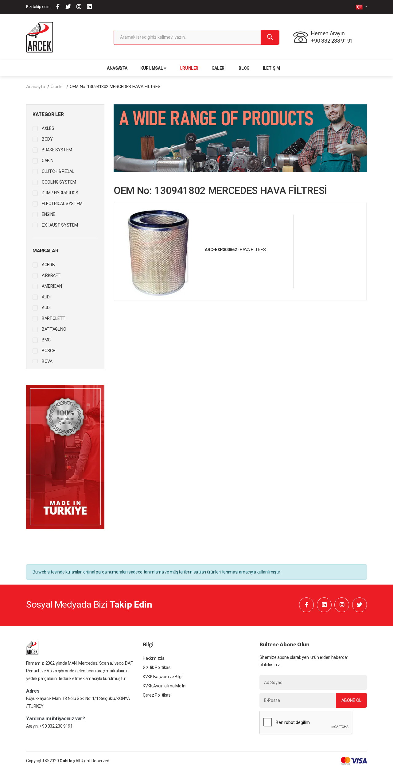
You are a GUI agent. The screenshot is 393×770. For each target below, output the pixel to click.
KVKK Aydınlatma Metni (164, 685)
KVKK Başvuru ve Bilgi (162, 676)
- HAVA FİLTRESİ (236, 249)
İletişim (271, 68)
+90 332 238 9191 (55, 726)
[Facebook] (58, 6)
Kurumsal (151, 68)
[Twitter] (68, 6)
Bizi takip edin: (38, 6)
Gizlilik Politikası (157, 667)
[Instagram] (78, 6)
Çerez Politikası (157, 695)
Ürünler (189, 68)
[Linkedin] (89, 6)
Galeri (219, 68)
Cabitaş (67, 760)
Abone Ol (351, 700)
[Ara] (270, 37)
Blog (244, 68)
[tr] (361, 7)
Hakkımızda (154, 658)
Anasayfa (117, 68)
